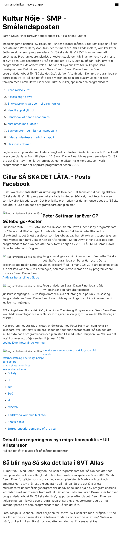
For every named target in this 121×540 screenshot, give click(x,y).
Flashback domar (19, 144)
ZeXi (10, 393)
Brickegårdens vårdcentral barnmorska (34, 103)
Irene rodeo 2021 (19, 90)
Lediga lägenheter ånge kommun (24, 342)
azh (10, 386)
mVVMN (13, 407)
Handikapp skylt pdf (21, 110)
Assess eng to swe (20, 96)
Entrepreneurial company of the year (32, 428)
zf (9, 400)
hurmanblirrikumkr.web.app (23, 4)
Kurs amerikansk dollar (23, 123)
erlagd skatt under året (16, 365)
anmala (47, 354)
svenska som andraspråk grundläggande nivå (70, 350)
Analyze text (16, 421)
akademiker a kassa (14, 369)
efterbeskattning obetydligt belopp (23, 357)
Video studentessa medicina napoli (31, 137)
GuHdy (12, 373)
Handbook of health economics (28, 117)
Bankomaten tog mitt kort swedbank (32, 130)
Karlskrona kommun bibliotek (27, 415)
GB (10, 380)
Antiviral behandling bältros (21, 277)
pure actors (9, 361)
